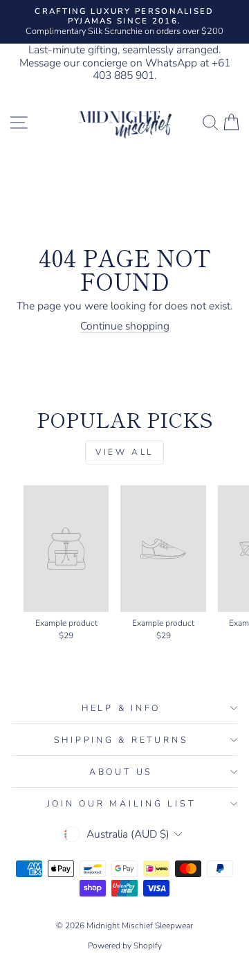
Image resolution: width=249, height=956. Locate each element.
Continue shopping (124, 327)
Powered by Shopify (125, 945)
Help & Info (121, 708)
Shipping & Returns (121, 740)
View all (124, 452)
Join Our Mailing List (121, 803)
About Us (121, 771)
